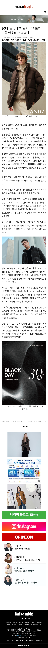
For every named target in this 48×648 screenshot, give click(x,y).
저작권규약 (26, 624)
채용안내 (15, 622)
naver (29, 618)
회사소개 (8, 622)
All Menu (2, 12)
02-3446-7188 (21, 635)
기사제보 (39, 622)
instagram (22, 618)
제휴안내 (27, 622)
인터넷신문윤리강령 (36, 624)
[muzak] (24, 496)
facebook (19, 618)
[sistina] (24, 444)
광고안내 (21, 622)
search (45, 12)
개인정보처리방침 (11, 624)
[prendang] (24, 470)
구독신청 (33, 622)
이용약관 (20, 624)
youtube (25, 618)
